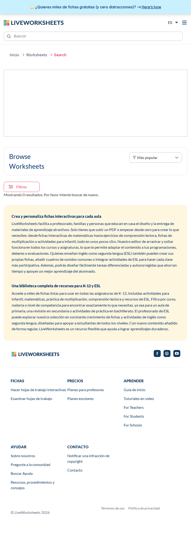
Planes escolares (80, 398)
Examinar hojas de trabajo (31, 398)
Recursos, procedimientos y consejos (33, 485)
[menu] (184, 22)
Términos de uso (113, 508)
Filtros (21, 187)
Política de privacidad (144, 508)
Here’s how (151, 7)
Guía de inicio (134, 389)
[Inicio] (34, 22)
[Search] (9, 36)
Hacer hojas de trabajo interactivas (38, 389)
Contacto (74, 470)
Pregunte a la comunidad (30, 464)
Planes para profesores (85, 389)
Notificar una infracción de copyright (88, 458)
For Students (134, 416)
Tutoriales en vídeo (139, 398)
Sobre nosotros (23, 455)
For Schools (133, 425)
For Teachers (134, 407)
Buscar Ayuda (22, 473)
